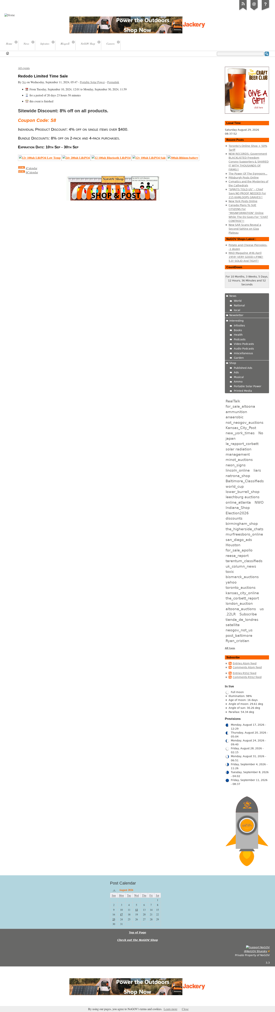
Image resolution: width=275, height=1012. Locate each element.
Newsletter (236, 315)
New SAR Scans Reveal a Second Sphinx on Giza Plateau (245, 228)
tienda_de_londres (242, 619)
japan (231, 438)
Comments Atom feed (247, 667)
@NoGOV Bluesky (255, 951)
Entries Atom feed (244, 663)
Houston (233, 545)
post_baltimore (239, 635)
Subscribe (248, 614)
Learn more (170, 1009)
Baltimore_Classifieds (245, 481)
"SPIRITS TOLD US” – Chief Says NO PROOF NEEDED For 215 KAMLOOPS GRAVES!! (247, 193)
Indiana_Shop (238, 508)
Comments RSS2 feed (247, 677)
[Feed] (243, 10)
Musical (239, 377)
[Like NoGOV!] (258, 947)
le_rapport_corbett (242, 444)
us (262, 609)
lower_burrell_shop (242, 492)
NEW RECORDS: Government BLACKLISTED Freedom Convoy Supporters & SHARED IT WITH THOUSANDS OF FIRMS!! (249, 161)
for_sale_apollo (239, 550)
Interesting (236, 320)
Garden (239, 357)
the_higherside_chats (244, 529)
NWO (259, 502)
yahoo (231, 582)
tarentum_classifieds (244, 561)
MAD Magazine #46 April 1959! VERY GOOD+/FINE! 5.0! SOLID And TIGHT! (246, 256)
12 (136, 910)
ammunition (236, 412)
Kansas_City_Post (241, 428)
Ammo (238, 381)
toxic (230, 571)
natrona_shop (238, 476)
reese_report (237, 556)
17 (121, 914)
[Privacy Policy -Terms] (265, 10)
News (232, 295)
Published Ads (243, 367)
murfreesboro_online (244, 534)
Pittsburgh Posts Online (244, 177)
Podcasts (239, 339)
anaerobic (234, 417)
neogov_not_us (239, 630)
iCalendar (31, 168)
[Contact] (254, 10)
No (24, 82)
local (237, 310)
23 (113, 919)
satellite (233, 625)
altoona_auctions (241, 609)
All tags (230, 648)
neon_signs (236, 465)
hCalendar (32, 172)
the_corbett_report (242, 598)
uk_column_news (241, 566)
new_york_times (240, 433)
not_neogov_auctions (244, 422)
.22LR (231, 614)
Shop (232, 363)
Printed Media (243, 390)
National (239, 305)
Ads (236, 372)
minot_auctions (239, 460)
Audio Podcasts (244, 348)
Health (238, 334)
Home (7, 53)
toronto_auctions (241, 587)
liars (257, 470)
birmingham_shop (242, 523)
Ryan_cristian (237, 641)
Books (238, 330)
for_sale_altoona (240, 406)
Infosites (239, 325)
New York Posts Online (243, 201)
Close (185, 1009)
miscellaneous (243, 353)
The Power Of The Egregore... (248, 173)
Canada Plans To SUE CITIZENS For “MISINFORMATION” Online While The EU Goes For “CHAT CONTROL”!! (248, 213)
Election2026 (237, 513)
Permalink (113, 82)
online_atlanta (238, 502)
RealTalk (233, 401)
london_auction (239, 603)
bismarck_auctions (242, 577)
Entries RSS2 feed (244, 673)
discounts (234, 518)
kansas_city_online (242, 593)
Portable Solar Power (92, 82)
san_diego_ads (239, 540)
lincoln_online (238, 470)
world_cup (235, 486)
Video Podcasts (244, 343)
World (238, 300)
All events (24, 68)
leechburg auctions (242, 497)
